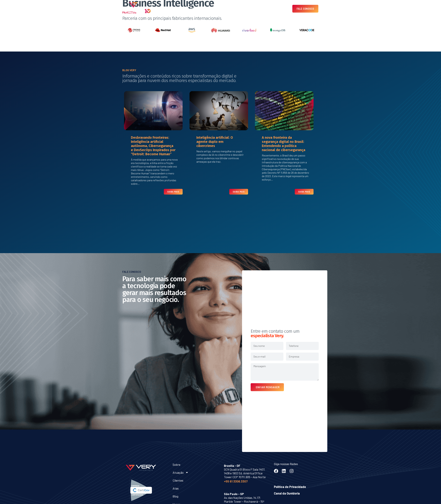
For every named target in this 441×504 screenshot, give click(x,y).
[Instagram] (291, 471)
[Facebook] (276, 471)
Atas (227, 8)
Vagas (249, 8)
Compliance (264, 8)
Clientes (214, 8)
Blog (238, 8)
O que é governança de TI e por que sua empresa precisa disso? (283, 132)
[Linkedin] (284, 471)
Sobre (182, 8)
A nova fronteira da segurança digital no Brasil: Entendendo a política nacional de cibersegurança (218, 143)
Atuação (195, 8)
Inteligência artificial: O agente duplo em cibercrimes (149, 141)
